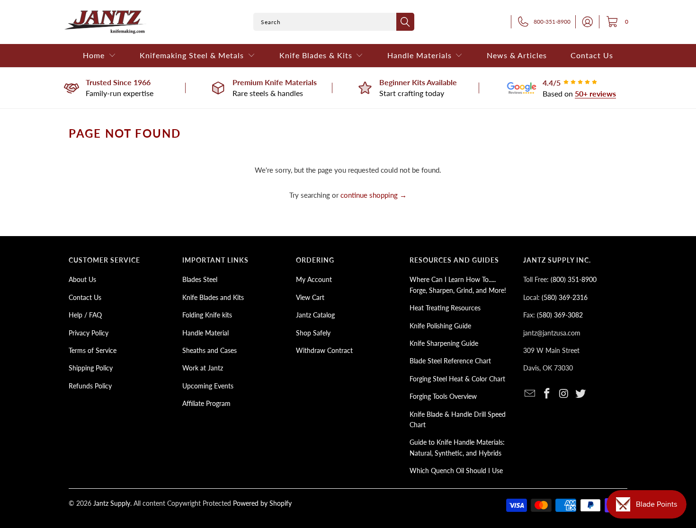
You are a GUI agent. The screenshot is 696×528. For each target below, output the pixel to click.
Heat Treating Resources (445, 308)
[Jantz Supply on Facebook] (547, 394)
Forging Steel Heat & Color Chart (457, 379)
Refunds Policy (90, 386)
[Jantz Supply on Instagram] (564, 394)
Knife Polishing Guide (440, 326)
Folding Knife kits (207, 315)
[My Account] (584, 21)
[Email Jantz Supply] (530, 394)
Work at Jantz (202, 368)
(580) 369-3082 (560, 315)
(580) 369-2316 (565, 297)
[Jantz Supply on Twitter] (581, 394)
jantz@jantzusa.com (551, 333)
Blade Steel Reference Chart (450, 361)
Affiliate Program (206, 403)
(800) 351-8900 (574, 279)
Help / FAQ (85, 315)
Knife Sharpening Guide (444, 343)
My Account (314, 279)
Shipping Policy (91, 368)
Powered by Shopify (262, 503)
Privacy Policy (88, 333)
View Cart (310, 297)
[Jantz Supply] (105, 22)
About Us (82, 279)
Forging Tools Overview (443, 396)
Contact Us (85, 297)
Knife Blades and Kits (213, 297)
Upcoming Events (207, 386)
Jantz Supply (111, 503)
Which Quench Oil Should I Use (456, 470)
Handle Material (205, 333)
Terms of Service (92, 350)
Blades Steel (199, 279)
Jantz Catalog (315, 315)
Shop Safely (313, 333)
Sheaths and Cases (209, 350)
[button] (99, 55)
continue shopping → (373, 195)
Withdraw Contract (324, 350)
